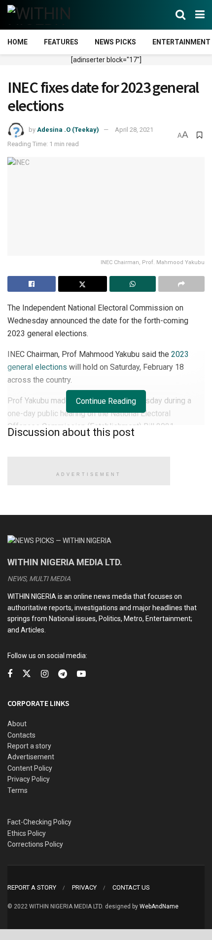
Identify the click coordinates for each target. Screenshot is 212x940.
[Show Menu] (200, 15)
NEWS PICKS (115, 42)
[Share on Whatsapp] (132, 284)
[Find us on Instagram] (44, 674)
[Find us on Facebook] (9, 674)
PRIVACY (84, 887)
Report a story (29, 746)
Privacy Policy (28, 779)
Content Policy (29, 768)
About (17, 724)
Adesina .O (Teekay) (68, 129)
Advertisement (30, 757)
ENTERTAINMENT (181, 42)
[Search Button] (180, 15)
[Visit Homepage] (55, 15)
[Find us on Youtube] (81, 674)
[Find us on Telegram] (62, 674)
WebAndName (159, 906)
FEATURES (61, 42)
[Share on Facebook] (31, 284)
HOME (17, 42)
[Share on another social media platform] (181, 284)
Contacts (21, 735)
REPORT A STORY (31, 887)
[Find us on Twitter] (26, 674)
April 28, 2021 (134, 129)
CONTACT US (131, 887)
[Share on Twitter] (82, 284)
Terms (17, 790)
